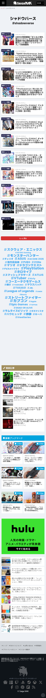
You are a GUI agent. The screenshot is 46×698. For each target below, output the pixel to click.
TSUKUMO (18, 285)
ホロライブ (24, 271)
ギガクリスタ (37, 311)
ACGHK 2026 (36, 259)
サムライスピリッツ (16, 310)
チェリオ (8, 258)
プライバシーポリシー (10, 649)
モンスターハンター (24, 255)
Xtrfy (32, 278)
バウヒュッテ (14, 314)
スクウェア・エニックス (24, 249)
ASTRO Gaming (24, 252)
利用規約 (38, 645)
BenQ (24, 294)
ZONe (37, 262)
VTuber (20, 278)
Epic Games (19, 304)
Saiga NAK (23, 3)
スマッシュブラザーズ (18, 275)
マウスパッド (34, 284)
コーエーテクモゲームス (24, 281)
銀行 (9, 284)
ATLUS (39, 274)
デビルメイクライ (11, 268)
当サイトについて (15, 645)
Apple (33, 301)
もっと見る (23, 238)
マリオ (11, 265)
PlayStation (34, 268)
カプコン (20, 300)
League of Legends (20, 291)
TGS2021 (20, 287)
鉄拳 (28, 314)
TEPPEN (34, 305)
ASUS (22, 258)
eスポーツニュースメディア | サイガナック (23, 678)
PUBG (26, 262)
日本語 (39, 3)
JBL (31, 287)
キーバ (38, 314)
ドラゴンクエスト (30, 265)
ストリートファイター (24, 297)
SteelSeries (24, 317)
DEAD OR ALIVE (24, 307)
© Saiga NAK (23, 691)
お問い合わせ (28, 645)
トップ (5, 645)
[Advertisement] (23, 342)
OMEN (39, 291)
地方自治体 (13, 262)
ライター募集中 (25, 649)
